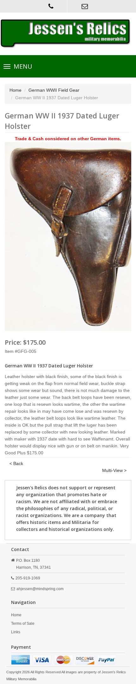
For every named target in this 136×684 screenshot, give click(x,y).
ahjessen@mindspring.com (40, 589)
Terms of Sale (22, 623)
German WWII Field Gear (53, 90)
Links (15, 632)
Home (15, 90)
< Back (16, 463)
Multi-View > (114, 470)
